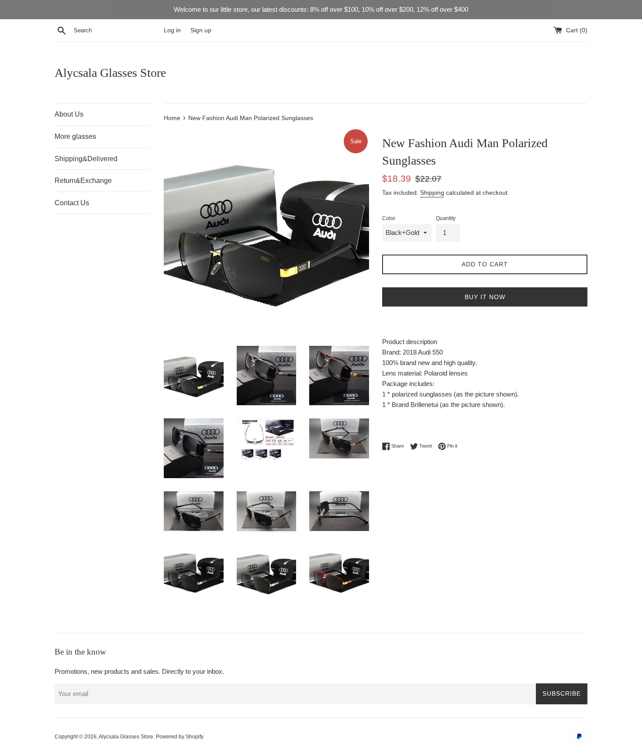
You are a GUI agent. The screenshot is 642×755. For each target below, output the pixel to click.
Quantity (446, 218)
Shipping (432, 192)
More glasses (75, 136)
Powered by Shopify (180, 737)
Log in (172, 30)
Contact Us (72, 203)
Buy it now (485, 296)
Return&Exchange (83, 180)
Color (388, 218)
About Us (69, 114)
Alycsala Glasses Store (110, 72)
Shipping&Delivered (86, 158)
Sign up (200, 30)
